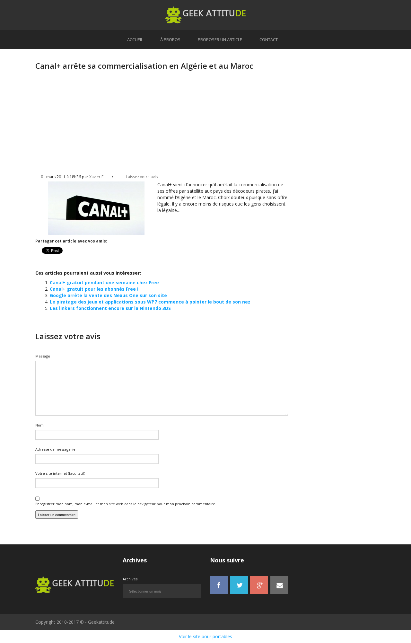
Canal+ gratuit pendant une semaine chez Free (104, 282)
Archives (130, 579)
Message (42, 356)
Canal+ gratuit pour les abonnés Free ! (94, 289)
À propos (170, 39)
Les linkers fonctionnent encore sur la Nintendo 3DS (110, 308)
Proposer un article (220, 39)
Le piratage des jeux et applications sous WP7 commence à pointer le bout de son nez (150, 302)
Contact (268, 39)
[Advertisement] (161, 127)
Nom (39, 425)
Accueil (135, 39)
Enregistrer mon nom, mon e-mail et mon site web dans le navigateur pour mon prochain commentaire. (125, 503)
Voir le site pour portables (205, 636)
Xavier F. (96, 177)
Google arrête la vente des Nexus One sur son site (108, 295)
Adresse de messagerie (55, 449)
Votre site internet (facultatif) (60, 473)
